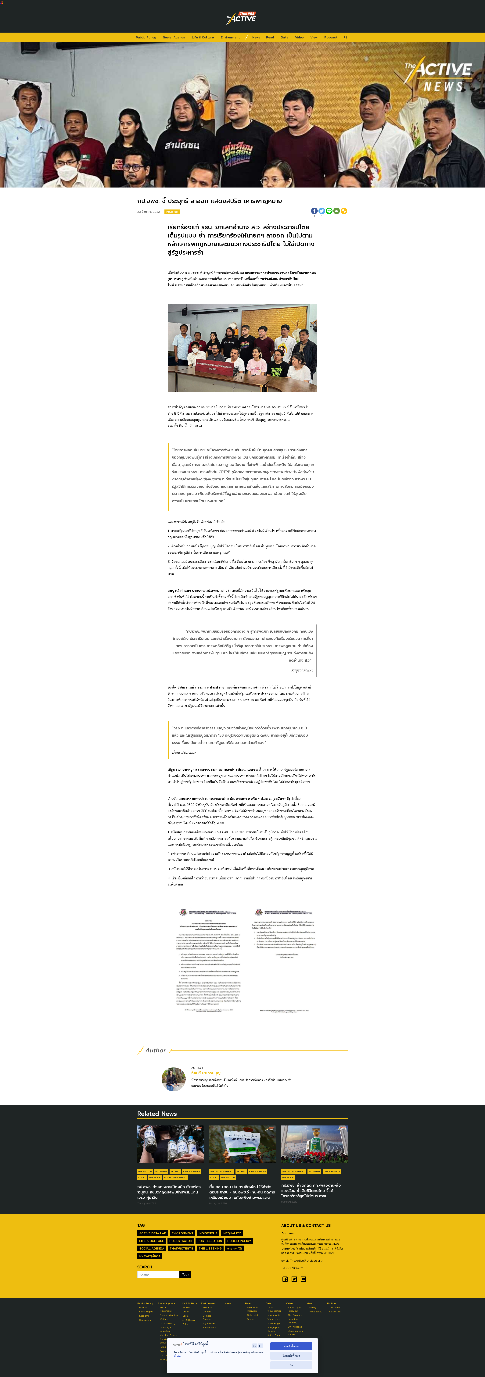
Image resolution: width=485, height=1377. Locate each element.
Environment (230, 37)
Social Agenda (174, 37)
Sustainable (209, 1327)
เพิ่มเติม (177, 1356)
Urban (185, 1311)
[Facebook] (285, 1279)
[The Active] (241, 18)
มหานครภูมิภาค (149, 1256)
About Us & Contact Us (306, 1225)
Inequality (232, 1233)
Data (284, 37)
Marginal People (169, 1335)
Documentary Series (295, 1332)
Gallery (312, 1307)
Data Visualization (275, 1309)
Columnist (252, 1315)
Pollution (145, 1171)
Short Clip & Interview (294, 1309)
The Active (334, 1307)
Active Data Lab (152, 1233)
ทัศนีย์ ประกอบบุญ (206, 1073)
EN (254, 1345)
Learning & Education (165, 1329)
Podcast (330, 37)
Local (142, 1177)
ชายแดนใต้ (234, 1248)
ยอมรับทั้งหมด (291, 1346)
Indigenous (208, 1233)
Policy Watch (180, 1241)
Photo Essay (315, 1311)
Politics (172, 211)
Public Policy (146, 37)
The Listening (210, 1248)
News (256, 37)
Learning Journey (293, 1321)
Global (175, 1171)
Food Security (167, 1323)
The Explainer (295, 1315)
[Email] (336, 213)
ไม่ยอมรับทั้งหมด (291, 1355)
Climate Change (207, 1317)
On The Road (295, 1326)
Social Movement (175, 1177)
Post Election (209, 1241)
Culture (186, 1324)
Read (270, 37)
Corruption (145, 1319)
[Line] (329, 213)
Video (299, 37)
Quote (250, 1319)
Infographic (274, 1315)
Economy (161, 1171)
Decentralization (169, 1315)
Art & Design (189, 1319)
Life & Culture (203, 37)
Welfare (164, 1319)
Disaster (207, 1311)
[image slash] (247, 37)
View (314, 37)
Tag (141, 1225)
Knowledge (274, 1323)
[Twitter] (294, 1279)
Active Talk (334, 1311)
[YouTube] (303, 1279)
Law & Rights (191, 1171)
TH (260, 1345)
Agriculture (209, 1323)
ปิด (291, 1365)
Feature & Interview (252, 1309)
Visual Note (274, 1319)
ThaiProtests (181, 1248)
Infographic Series (274, 1329)
